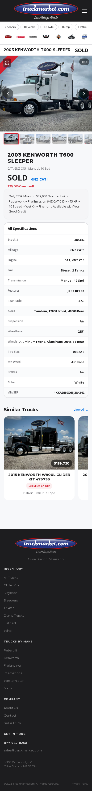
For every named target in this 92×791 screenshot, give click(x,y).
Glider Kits (11, 585)
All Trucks (11, 577)
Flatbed (83, 27)
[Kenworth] (20, 36)
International (13, 673)
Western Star (14, 681)
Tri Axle (49, 27)
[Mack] (71, 36)
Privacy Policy (79, 783)
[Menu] (84, 11)
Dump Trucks (14, 615)
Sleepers (10, 27)
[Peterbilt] (7, 36)
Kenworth (11, 658)
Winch (8, 631)
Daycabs (29, 27)
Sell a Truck (12, 723)
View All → (81, 409)
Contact (10, 715)
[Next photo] (84, 93)
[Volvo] (84, 36)
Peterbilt (10, 650)
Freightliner (12, 665)
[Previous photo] (8, 93)
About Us (11, 708)
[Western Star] (46, 36)
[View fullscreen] (7, 63)
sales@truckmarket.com (23, 750)
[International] (58, 36)
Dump (66, 27)
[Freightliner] (33, 36)
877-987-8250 (15, 743)
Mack (8, 688)
